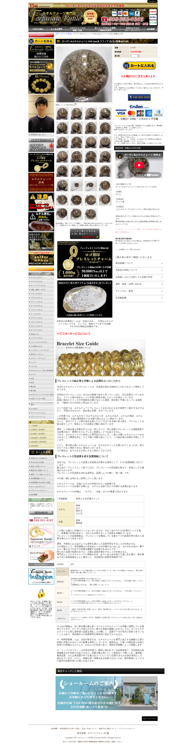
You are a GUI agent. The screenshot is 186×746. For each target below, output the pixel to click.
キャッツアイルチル (38, 286)
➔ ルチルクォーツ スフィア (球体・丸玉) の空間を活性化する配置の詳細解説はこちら (138, 231)
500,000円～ (35, 446)
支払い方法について (38, 466)
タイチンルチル (36, 278)
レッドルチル (36, 314)
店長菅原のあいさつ (38, 135)
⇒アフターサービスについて (74, 333)
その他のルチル (36, 346)
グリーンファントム (38, 413)
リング (33, 362)
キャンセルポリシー (38, 487)
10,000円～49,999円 (38, 430)
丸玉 (32, 382)
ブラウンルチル (36, 318)
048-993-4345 (141, 97)
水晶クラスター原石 (38, 399)
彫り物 (33, 391)
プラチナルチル (36, 298)
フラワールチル (36, 338)
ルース (33, 374)
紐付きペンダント (37, 354)
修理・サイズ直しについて (40, 474)
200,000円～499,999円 (38, 442)
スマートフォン (95, 733)
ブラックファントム (38, 417)
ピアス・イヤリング (38, 358)
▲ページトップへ (149, 719)
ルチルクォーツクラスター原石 (42, 395)
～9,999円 (34, 426)
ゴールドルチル (36, 281)
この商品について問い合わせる (129, 249)
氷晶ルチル (35, 334)
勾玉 (32, 378)
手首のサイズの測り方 (39, 458)
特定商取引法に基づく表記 (40, 482)
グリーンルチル (36, 302)
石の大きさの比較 (37, 462)
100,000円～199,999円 (38, 438)
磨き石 (33, 387)
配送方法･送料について (39, 470)
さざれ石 (34, 409)
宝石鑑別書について (38, 478)
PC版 (106, 733)
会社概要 (151, 29)
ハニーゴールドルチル (39, 342)
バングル (34, 366)
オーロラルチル (36, 306)
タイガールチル (36, 330)
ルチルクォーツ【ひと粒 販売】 (42, 370)
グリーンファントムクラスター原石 (42, 404)
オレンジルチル (36, 326)
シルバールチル (36, 310)
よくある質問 (56, 29)
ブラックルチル (36, 294)
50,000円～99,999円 (38, 434)
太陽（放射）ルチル (38, 290)
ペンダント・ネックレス (40, 350)
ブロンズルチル (36, 322)
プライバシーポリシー (39, 490)
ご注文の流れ (37, 29)
